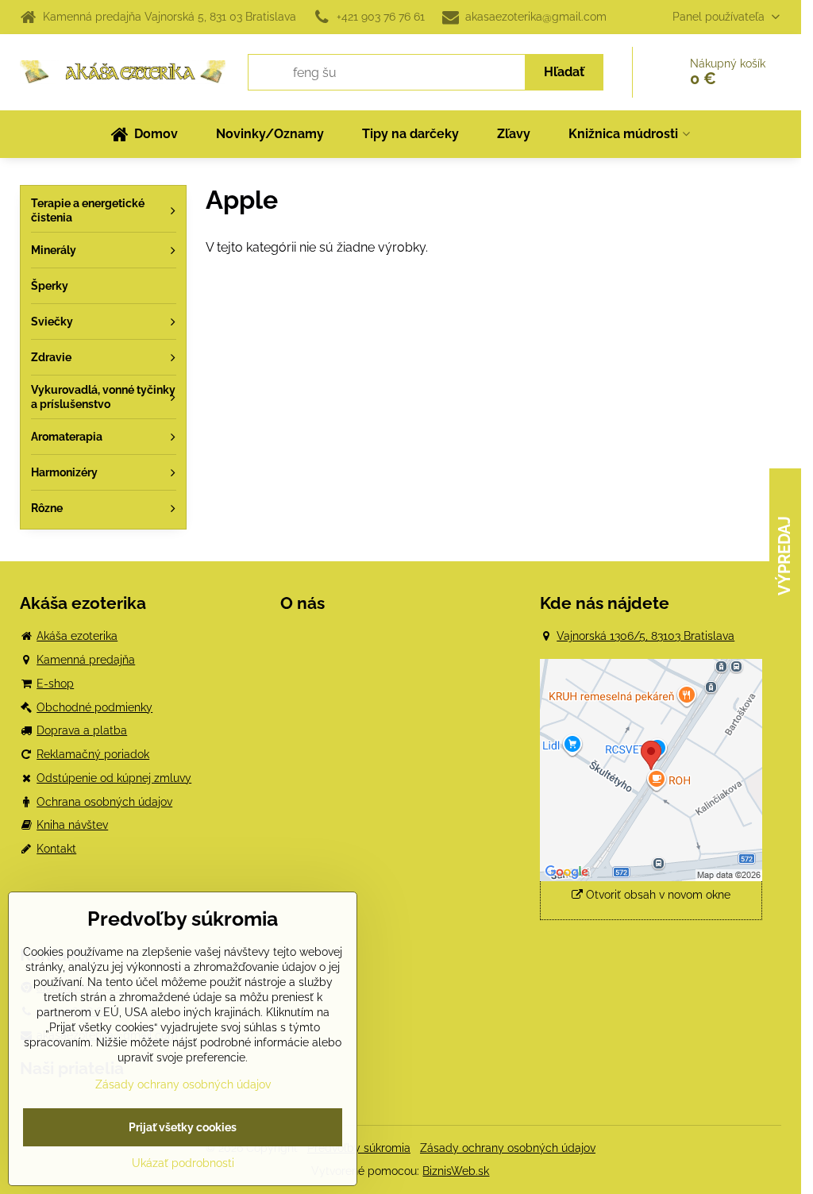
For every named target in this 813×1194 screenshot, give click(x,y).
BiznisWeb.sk (455, 1171)
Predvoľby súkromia (358, 1148)
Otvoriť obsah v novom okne (656, 894)
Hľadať (564, 71)
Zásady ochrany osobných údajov (507, 1148)
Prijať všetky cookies (183, 1127)
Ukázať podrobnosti (183, 1163)
